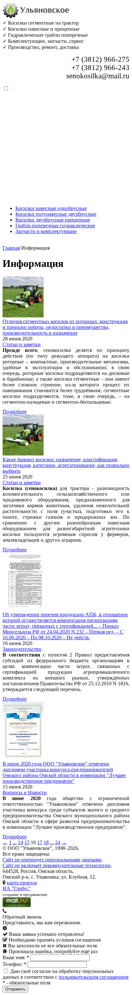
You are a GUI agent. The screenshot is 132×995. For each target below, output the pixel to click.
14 (20, 842)
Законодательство (22, 649)
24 (57, 842)
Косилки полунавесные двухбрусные (55, 214)
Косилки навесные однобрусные (51, 208)
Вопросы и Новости (25, 792)
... (15, 842)
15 (26, 842)
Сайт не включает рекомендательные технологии (57, 865)
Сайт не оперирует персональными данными (52, 859)
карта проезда (22, 882)
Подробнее (15, 411)
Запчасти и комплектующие (46, 231)
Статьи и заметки (22, 344)
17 (39, 842)
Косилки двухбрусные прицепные (52, 219)
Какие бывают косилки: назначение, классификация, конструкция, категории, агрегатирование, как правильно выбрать (66, 465)
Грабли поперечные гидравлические (55, 225)
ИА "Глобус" (17, 888)
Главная (11, 248)
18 (46, 842)
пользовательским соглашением (93, 977)
